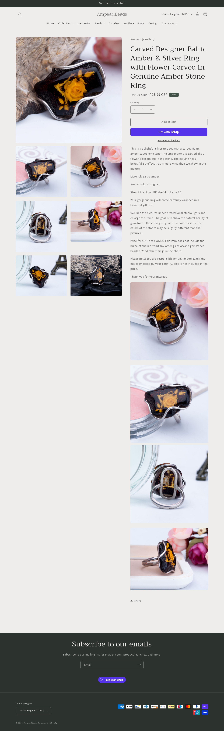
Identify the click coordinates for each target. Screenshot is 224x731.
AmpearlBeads (30, 723)
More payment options (169, 140)
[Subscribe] (139, 665)
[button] (19, 14)
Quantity (134, 102)
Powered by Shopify (47, 723)
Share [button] (137, 600)
